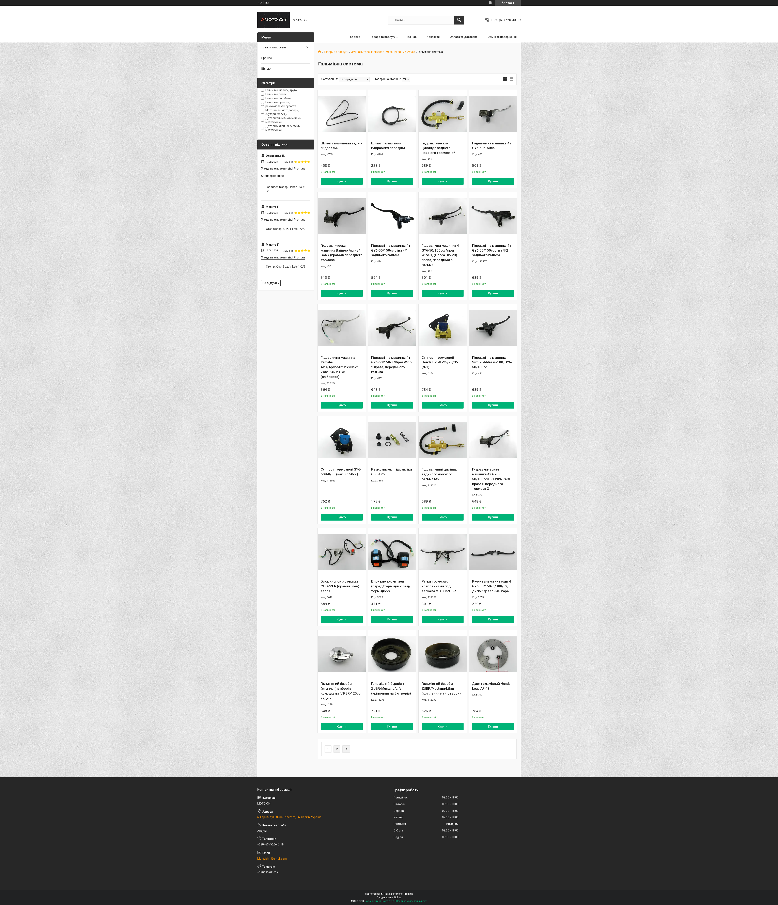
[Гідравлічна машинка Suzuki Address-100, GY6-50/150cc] (493, 328)
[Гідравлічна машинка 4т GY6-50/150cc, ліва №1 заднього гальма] (392, 216)
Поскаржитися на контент (379, 901)
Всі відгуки (270, 283)
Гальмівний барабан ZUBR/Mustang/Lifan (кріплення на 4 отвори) (441, 688)
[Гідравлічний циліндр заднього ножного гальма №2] (443, 440)
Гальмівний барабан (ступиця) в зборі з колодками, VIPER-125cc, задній (341, 691)
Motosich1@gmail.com (272, 858)
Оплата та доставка (464, 36)
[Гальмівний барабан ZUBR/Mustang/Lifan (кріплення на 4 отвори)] (443, 654)
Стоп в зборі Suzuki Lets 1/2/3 (286, 229)
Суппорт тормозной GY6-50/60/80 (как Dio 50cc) (341, 471)
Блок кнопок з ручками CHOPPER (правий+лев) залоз (340, 586)
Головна (354, 36)
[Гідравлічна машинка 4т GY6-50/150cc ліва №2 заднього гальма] (493, 216)
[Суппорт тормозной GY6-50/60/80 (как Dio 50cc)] (342, 440)
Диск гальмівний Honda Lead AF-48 (491, 686)
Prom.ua (408, 893)
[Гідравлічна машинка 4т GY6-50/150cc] (493, 114)
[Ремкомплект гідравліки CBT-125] (392, 440)
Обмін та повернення (502, 36)
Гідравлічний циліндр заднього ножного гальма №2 (439, 474)
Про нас (411, 36)
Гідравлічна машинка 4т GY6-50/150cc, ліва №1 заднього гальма (390, 250)
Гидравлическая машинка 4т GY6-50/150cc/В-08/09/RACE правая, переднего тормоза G (491, 479)
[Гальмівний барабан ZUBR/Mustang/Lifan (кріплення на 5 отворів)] (392, 654)
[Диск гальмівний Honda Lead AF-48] (493, 654)
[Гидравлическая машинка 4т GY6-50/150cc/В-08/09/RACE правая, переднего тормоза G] (493, 440)
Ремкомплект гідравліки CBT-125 (391, 471)
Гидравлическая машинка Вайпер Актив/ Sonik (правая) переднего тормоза (341, 252)
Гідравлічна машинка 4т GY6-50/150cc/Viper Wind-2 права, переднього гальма (392, 364)
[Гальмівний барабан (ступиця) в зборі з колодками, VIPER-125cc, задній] (342, 654)
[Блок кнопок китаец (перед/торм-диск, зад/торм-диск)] (392, 552)
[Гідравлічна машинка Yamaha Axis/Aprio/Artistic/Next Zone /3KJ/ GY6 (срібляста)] (342, 328)
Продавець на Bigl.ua (389, 897)
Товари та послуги (382, 36)
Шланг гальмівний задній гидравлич (341, 145)
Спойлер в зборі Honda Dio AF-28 (287, 189)
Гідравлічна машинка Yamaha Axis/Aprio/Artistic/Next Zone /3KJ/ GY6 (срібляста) (339, 367)
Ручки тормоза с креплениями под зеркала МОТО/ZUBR (439, 586)
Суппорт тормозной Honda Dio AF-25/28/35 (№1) (440, 362)
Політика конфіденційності (411, 901)
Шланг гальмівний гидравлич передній (388, 145)
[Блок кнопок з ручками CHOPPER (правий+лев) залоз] (342, 552)
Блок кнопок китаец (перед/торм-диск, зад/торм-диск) (390, 586)
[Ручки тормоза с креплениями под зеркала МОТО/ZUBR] (443, 552)
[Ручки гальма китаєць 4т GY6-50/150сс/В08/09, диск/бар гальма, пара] (493, 552)
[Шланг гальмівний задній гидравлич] (342, 114)
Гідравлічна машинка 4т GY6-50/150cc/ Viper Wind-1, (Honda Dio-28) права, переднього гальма (441, 255)
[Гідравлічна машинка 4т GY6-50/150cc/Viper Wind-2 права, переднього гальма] (392, 328)
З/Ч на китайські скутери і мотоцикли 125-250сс (383, 51)
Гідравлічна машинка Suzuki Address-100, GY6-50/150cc (492, 362)
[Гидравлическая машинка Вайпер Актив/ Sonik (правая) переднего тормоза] (342, 216)
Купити (341, 181)
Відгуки (266, 68)
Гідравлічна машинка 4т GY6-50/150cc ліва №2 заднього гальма (491, 250)
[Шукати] (459, 20)
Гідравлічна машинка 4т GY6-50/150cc (491, 145)
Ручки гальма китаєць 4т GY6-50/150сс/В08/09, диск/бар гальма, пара (492, 586)
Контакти (433, 36)
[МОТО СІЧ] (273, 20)
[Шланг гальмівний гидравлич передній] (392, 114)
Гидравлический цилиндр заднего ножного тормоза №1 (439, 148)
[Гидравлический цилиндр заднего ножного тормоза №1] (443, 114)
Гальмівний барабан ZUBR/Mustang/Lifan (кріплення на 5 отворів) (391, 688)
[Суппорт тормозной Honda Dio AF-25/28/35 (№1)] (443, 328)
